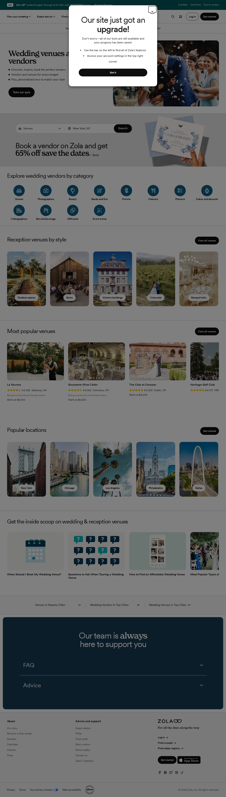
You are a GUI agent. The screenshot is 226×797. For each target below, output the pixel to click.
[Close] (152, 9)
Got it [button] (113, 72)
